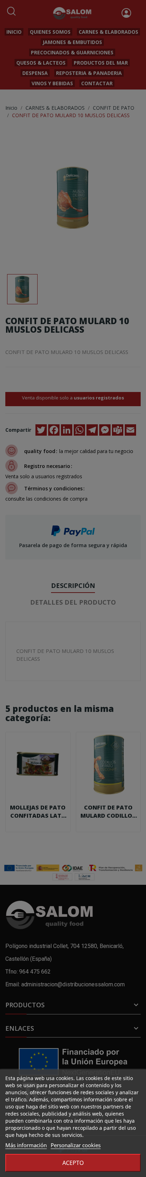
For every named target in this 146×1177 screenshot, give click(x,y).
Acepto (73, 1163)
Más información (26, 1145)
